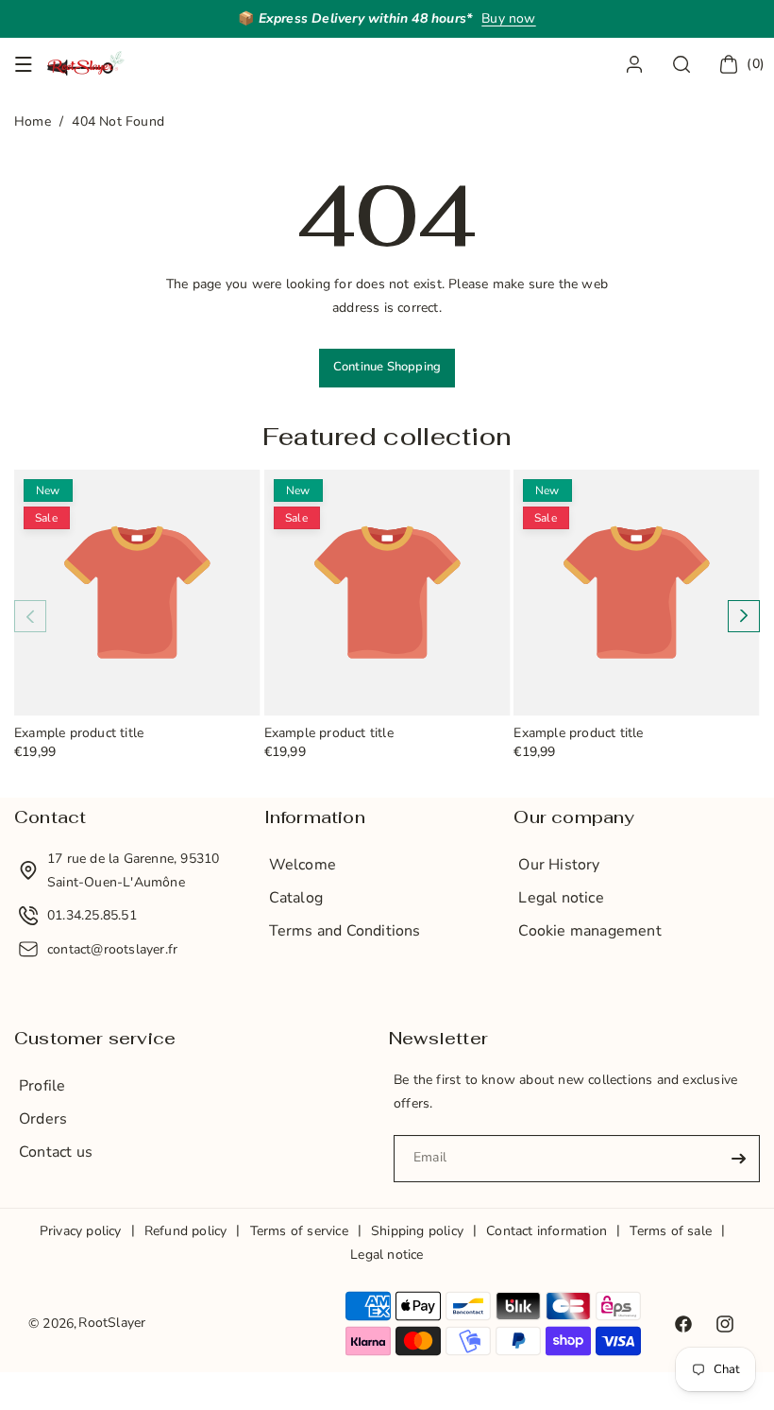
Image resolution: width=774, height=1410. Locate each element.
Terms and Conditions (345, 930)
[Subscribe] (738, 1158)
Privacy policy (81, 1231)
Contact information (546, 1231)
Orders (43, 1119)
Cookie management (589, 930)
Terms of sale (671, 1231)
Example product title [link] (78, 734)
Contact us (56, 1152)
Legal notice (560, 897)
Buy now (508, 18)
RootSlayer (111, 1323)
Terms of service (299, 1231)
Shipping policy (417, 1231)
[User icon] (634, 64)
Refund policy (185, 1231)
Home (32, 121)
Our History (558, 864)
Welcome (302, 864)
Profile (42, 1085)
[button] (23, 64)
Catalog (296, 897)
